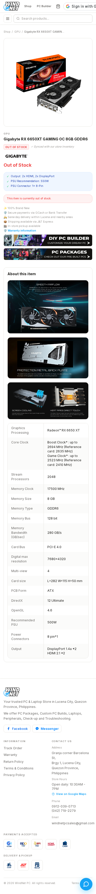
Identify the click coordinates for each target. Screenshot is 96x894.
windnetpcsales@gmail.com (73, 823)
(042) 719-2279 (64, 811)
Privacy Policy (14, 775)
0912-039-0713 (64, 806)
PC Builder (44, 6)
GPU (17, 31)
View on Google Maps (71, 794)
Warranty (10, 755)
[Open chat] (86, 884)
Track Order (13, 748)
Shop (27, 6)
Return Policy (14, 762)
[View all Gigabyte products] (17, 156)
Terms (75, 883)
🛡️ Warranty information (20, 230)
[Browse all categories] (8, 19)
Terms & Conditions (19, 768)
